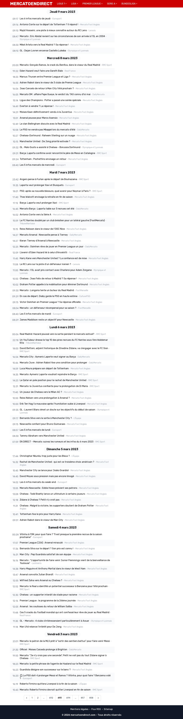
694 (68, 698)
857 (83, 698)
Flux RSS (96, 709)
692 (51, 698)
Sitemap (108, 709)
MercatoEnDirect (31, 3)
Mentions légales (79, 709)
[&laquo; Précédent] (26, 698)
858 (91, 698)
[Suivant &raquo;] (98, 698)
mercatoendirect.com (83, 715)
